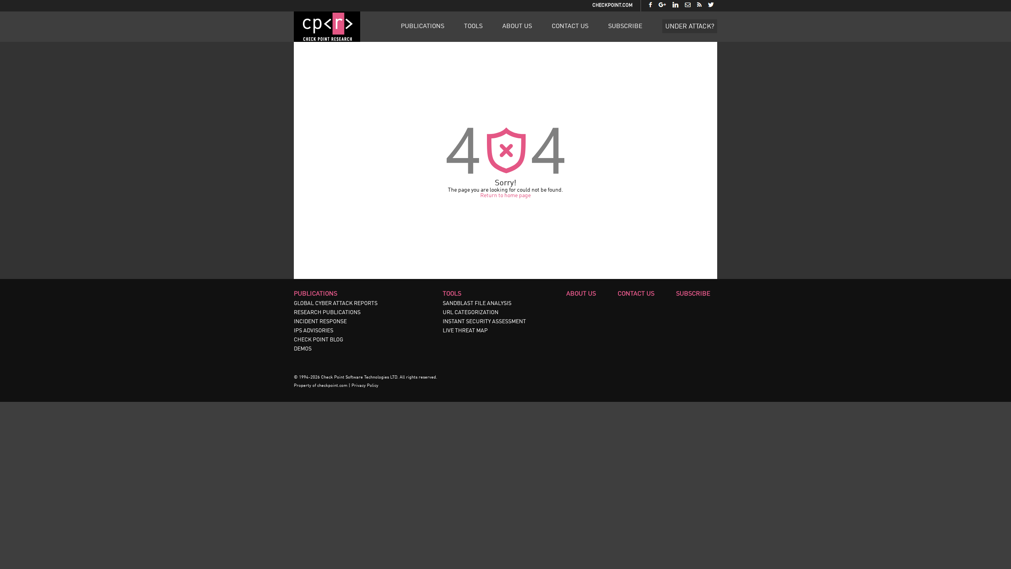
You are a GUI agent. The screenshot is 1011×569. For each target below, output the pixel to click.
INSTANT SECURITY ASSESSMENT (484, 321)
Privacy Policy (364, 386)
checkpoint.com (332, 386)
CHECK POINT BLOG (318, 340)
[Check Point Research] (327, 40)
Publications (422, 26)
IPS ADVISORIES (313, 330)
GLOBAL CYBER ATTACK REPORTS (336, 303)
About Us (517, 26)
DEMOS (303, 349)
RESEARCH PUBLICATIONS (327, 312)
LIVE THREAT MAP (465, 330)
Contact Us (570, 26)
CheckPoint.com (612, 5)
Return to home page (505, 195)
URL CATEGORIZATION (470, 312)
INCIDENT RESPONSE (320, 321)
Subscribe (625, 26)
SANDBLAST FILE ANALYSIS (477, 303)
